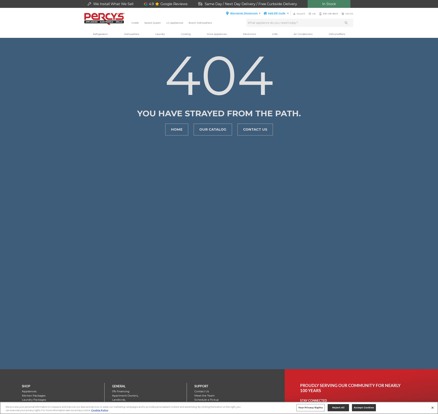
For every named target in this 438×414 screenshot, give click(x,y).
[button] (294, 14)
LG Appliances (174, 22)
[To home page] (104, 19)
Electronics (249, 34)
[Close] (432, 407)
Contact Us (255, 129)
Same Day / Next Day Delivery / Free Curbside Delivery (250, 4)
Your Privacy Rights (310, 407)
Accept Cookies (364, 407)
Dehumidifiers (337, 34)
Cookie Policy (99, 410)
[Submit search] (346, 23)
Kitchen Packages (33, 395)
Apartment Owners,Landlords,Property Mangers (125, 400)
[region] (219, 408)
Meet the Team (204, 395)
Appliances (29, 391)
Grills (275, 34)
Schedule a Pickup (206, 399)
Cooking (186, 34)
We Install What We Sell (112, 4)
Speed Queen (152, 22)
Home (177, 129)
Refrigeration (100, 34)
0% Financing (120, 391)
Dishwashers (131, 34)
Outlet (135, 22)
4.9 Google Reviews (168, 4)
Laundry (160, 34)
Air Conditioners (303, 34)
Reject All (338, 407)
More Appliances (217, 34)
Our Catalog (212, 129)
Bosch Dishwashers (200, 22)
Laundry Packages (34, 399)
